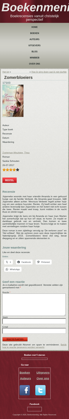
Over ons (34, 64)
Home (34, 27)
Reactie (6, 292)
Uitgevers (34, 45)
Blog (35, 51)
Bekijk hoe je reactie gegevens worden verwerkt (34, 345)
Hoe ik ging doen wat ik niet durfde (49, 72)
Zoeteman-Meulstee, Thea (16, 152)
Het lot (5, 72)
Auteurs (34, 39)
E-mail (5, 327)
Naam (5, 317)
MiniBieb (34, 57)
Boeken (34, 33)
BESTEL (9, 180)
